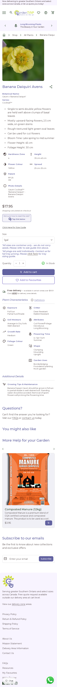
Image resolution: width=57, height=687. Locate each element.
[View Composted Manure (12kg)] (28, 479)
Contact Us (8, 653)
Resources (7, 668)
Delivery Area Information (15, 648)
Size (4, 234)
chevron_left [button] (5, 25)
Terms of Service (10, 628)
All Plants (28, 35)
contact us (28, 418)
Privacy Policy (9, 614)
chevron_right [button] (51, 25)
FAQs (15, 418)
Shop (15, 35)
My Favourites (9, 673)
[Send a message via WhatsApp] (50, 680)
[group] (28, 26)
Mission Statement (12, 643)
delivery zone (18, 604)
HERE (14, 293)
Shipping (6, 211)
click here (32, 254)
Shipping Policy (10, 624)
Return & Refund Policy (14, 619)
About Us (7, 638)
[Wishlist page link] (38, 12)
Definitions (39, 300)
